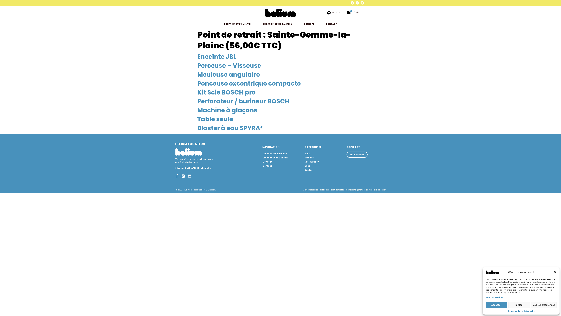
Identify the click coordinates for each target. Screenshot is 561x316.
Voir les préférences (544, 304)
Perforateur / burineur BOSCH (243, 101)
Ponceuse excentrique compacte (249, 83)
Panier (356, 12)
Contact (331, 24)
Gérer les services (494, 297)
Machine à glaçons (227, 110)
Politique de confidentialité (522, 311)
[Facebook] (352, 3)
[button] (555, 272)
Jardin (308, 170)
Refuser (519, 304)
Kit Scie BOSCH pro (226, 92)
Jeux (307, 153)
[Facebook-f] (177, 176)
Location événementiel (237, 24)
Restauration (312, 161)
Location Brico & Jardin (277, 24)
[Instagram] (357, 3)
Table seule (215, 119)
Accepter (496, 304)
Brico (307, 165)
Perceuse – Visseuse (229, 65)
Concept (309, 24)
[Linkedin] (362, 3)
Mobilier (309, 157)
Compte (336, 12)
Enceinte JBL (216, 56)
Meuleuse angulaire (228, 74)
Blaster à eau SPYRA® (230, 128)
